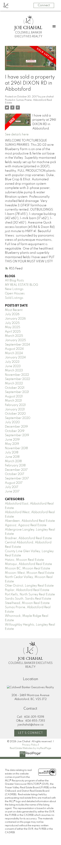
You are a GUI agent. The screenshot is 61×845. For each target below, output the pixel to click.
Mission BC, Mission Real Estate (27, 568)
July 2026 (12, 314)
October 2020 (15, 413)
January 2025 (15, 340)
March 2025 (14, 335)
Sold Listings (14, 297)
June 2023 (13, 366)
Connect (44, 5)
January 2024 (15, 357)
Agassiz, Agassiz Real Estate (25, 525)
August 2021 (14, 396)
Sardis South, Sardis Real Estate (28, 598)
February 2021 (15, 405)
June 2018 (12, 456)
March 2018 (13, 461)
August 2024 (14, 348)
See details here (17, 134)
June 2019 (12, 439)
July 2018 (11, 452)
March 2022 (14, 383)
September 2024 (17, 344)
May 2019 (12, 443)
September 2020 (17, 418)
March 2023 (14, 370)
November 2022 (17, 374)
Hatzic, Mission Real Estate (24, 559)
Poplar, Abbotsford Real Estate (27, 590)
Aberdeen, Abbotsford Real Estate (30, 520)
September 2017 (17, 478)
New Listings (14, 289)
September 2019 (17, 435)
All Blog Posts (14, 280)
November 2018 (16, 448)
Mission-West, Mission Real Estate (29, 572)
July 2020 (12, 422)
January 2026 (15, 318)
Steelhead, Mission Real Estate (27, 603)
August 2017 (14, 482)
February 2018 (15, 465)
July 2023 (12, 361)
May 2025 (12, 327)
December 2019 (16, 426)
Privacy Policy (30, 745)
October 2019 (14, 431)
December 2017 (16, 469)
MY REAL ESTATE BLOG (21, 284)
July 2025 (12, 323)
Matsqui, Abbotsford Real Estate (28, 564)
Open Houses (15, 293)
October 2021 (14, 387)
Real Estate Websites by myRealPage (30, 748)
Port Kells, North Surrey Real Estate (30, 594)
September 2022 (17, 379)
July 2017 (11, 487)
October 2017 (14, 474)
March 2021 (13, 400)
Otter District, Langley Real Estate (29, 585)
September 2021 (17, 392)
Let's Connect (30, 733)
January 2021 (15, 409)
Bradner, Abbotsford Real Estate (28, 538)
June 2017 (12, 491)
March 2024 (14, 353)
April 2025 (13, 331)
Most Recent (14, 310)
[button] (30, 733)
